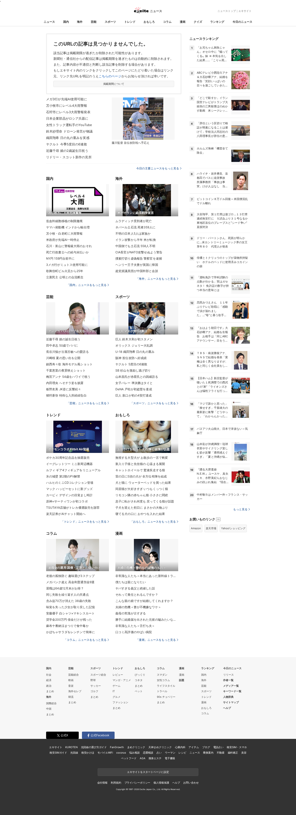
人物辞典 (228, 696)
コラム (167, 21)
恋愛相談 (148, 752)
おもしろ (149, 21)
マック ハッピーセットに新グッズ (69, 489)
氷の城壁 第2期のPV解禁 (63, 476)
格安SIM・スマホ (237, 747)
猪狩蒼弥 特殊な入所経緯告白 (66, 395)
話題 (181, 680)
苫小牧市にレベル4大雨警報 (66, 106)
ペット (139, 691)
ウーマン (170, 752)
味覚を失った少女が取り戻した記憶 (70, 607)
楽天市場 (211, 528)
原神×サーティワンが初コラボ (67, 501)
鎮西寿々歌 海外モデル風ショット (69, 364)
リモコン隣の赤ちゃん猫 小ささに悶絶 (141, 495)
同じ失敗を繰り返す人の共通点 (67, 594)
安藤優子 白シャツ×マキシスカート (70, 613)
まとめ (50, 691)
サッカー (95, 685)
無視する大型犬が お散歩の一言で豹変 (141, 458)
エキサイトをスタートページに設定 (148, 772)
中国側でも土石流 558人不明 (135, 246)
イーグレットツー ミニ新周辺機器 (69, 464)
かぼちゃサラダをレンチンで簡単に (70, 632)
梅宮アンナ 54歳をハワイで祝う (68, 377)
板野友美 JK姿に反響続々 (63, 389)
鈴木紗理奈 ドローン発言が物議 (69, 131)
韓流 (70, 696)
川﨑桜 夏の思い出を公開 (63, 358)
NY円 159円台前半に (60, 258)
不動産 (221, 752)
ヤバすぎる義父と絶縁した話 (135, 588)
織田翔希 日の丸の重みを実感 (67, 138)
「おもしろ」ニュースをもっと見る (153, 521)
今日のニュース (242, 21)
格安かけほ (87, 752)
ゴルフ (94, 691)
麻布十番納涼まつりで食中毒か (67, 626)
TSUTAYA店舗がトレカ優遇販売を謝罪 (72, 508)
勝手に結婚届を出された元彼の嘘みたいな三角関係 (146, 619)
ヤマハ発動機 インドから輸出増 (68, 227)
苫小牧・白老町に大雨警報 (64, 233)
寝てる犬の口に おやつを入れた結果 (140, 514)
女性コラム (163, 680)
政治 (48, 685)
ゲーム (116, 685)
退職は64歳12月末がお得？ (65, 588)
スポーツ (110, 21)
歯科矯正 (233, 752)
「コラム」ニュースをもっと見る (85, 639)
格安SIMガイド (58, 752)
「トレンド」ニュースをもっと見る (84, 521)
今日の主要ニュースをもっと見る (157, 168)
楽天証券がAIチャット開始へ (66, 514)
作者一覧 (228, 680)
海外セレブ (74, 691)
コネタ (139, 680)
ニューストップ (226, 10)
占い (159, 752)
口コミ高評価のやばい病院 (133, 632)
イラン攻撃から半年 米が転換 (135, 240)
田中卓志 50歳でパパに (62, 345)
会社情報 (102, 782)
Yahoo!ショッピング (233, 528)
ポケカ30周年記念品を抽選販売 (68, 458)
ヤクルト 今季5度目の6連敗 (66, 144)
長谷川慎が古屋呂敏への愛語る (67, 352)
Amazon (196, 528)
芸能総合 (73, 674)
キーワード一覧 (232, 691)
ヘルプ (227, 707)
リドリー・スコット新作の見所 (69, 157)
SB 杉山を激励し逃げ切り (133, 370)
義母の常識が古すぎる (130, 613)
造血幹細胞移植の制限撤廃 (64, 221)
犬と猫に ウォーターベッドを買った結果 (143, 483)
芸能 (93, 21)
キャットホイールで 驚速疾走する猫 (140, 470)
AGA (142, 758)
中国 (48, 708)
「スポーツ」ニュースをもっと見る (153, 403)
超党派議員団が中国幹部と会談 (136, 271)
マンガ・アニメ (122, 680)
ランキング (217, 21)
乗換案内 (208, 752)
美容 (243, 752)
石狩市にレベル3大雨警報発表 (68, 112)
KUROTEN (71, 747)
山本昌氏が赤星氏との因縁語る (136, 377)
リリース (228, 674)
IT (114, 691)
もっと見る (240, 509)
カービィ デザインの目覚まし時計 (69, 495)
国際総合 (51, 703)
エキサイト (244, 10)
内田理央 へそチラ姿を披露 (65, 383)
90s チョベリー (166, 696)
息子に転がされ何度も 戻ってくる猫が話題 (144, 501)
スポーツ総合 (98, 674)
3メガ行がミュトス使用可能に (67, 265)
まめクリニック (136, 747)
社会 (48, 674)
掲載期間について (113, 83)
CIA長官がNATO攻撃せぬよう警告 (138, 252)
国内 (66, 21)
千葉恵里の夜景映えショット (66, 370)
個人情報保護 (161, 782)
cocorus (121, 752)
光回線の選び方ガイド (94, 747)
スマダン (162, 674)
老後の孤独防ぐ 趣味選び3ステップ (70, 576)
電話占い (218, 747)
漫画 (182, 21)
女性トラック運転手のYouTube (69, 125)
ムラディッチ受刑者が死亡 (133, 221)
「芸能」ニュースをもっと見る (87, 403)
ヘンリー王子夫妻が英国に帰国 (136, 265)
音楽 (70, 685)
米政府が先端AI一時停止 (62, 240)
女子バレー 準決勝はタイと (134, 383)
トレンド (130, 21)
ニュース (49, 21)
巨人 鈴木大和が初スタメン (134, 339)
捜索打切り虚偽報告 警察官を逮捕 (138, 258)
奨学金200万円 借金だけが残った (69, 619)
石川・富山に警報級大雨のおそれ (69, 246)
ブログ (206, 747)
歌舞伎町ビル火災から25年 (64, 271)
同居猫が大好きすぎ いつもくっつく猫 (141, 489)
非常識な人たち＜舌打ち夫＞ (135, 626)
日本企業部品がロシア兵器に (67, 118)
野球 (93, 680)
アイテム (193, 747)
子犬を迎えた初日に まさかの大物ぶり (141, 508)
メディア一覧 (231, 685)
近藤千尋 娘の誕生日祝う (63, 339)
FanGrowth (117, 747)
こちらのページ (110, 76)
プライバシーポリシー (137, 782)
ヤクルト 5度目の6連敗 (131, 364)
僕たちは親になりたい (130, 582)
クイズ (198, 21)
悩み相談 (134, 752)
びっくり (140, 674)
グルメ (116, 696)
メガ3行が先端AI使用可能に (66, 99)
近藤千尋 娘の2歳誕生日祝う (67, 151)
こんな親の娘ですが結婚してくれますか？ (144, 601)
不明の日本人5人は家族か (133, 233)
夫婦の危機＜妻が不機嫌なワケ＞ (138, 607)
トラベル (162, 691)
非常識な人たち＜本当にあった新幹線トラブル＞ (146, 576)
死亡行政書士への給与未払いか (67, 252)
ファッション (120, 702)
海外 (80, 21)
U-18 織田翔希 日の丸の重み (134, 352)
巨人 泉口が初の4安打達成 (133, 395)
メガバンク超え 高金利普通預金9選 (70, 582)
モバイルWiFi (105, 752)
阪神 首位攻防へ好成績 (131, 358)
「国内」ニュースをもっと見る (87, 285)
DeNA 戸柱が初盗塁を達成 (133, 389)
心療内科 (180, 747)
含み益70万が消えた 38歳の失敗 (68, 601)
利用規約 (116, 782)
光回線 (74, 752)
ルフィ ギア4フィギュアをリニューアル (73, 470)
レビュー (118, 674)
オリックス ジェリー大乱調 (134, 345)
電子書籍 (170, 758)
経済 (48, 680)
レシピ (182, 752)
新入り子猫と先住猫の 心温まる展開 (140, 464)
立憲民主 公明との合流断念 (65, 277)
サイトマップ (231, 702)
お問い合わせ (191, 782)
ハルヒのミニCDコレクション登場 (69, 483)
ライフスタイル (166, 685)
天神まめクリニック (160, 747)
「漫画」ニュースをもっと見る (156, 639)
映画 (70, 680)
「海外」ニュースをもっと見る (156, 278)
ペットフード (129, 758)
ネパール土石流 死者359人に (135, 227)
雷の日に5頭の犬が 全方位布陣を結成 (141, 476)
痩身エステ (155, 758)
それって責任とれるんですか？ (136, 594)
